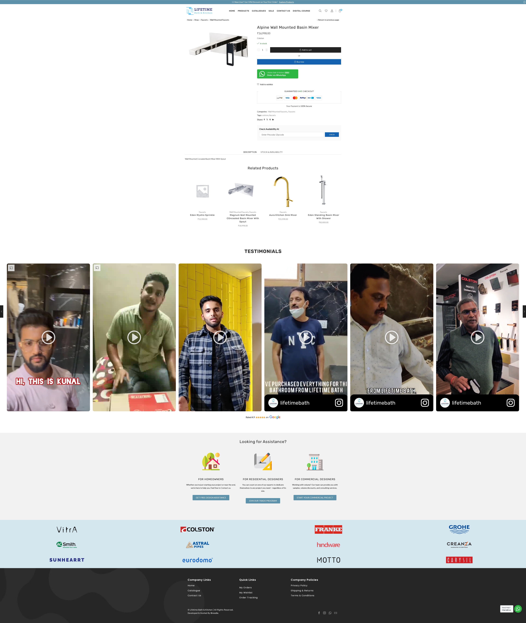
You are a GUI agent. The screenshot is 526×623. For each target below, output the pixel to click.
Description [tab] (250, 152)
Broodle (214, 613)
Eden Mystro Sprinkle (202, 215)
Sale (271, 11)
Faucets (204, 20)
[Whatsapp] (330, 612)
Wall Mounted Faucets (219, 20)
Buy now (300, 62)
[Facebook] (319, 612)
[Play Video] (48, 410)
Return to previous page (328, 20)
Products (243, 11)
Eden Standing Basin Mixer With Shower (323, 217)
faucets (272, 115)
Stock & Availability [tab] (272, 152)
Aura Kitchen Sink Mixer (283, 215)
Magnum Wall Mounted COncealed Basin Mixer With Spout (243, 218)
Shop (196, 20)
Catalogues (259, 11)
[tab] (250, 152)
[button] (48, 337)
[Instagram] (324, 612)
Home (232, 11)
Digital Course (301, 11)
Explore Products (286, 2)
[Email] (335, 612)
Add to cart (307, 50)
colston (265, 115)
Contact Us (283, 11)
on (267, 417)
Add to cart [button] (205, 191)
